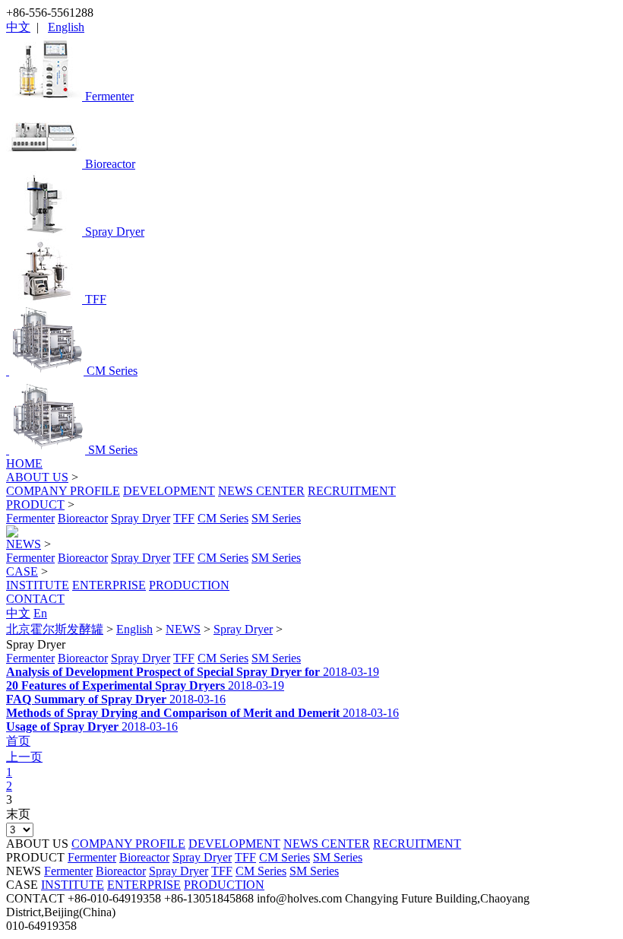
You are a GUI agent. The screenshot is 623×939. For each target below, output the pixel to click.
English (66, 27)
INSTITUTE (37, 585)
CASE (22, 571)
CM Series (223, 518)
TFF (183, 518)
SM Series (276, 518)
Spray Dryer (140, 518)
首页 (18, 740)
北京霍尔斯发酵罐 (54, 629)
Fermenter (30, 518)
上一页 (24, 756)
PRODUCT (35, 504)
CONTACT (35, 598)
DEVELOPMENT (169, 490)
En (40, 613)
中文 (18, 27)
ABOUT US (37, 477)
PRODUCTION (189, 585)
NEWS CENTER (261, 490)
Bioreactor (83, 518)
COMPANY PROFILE (63, 490)
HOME (24, 463)
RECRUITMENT (352, 490)
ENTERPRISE (109, 585)
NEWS (23, 544)
